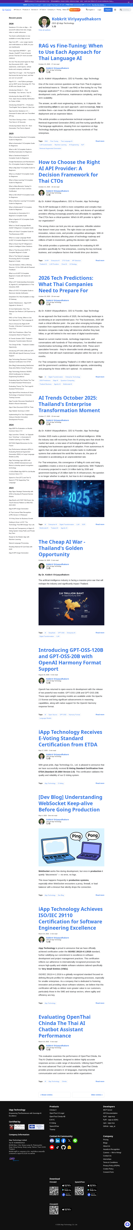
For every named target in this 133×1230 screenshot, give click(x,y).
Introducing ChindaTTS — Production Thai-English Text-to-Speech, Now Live (21, 106)
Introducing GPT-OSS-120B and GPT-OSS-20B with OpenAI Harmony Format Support (22, 353)
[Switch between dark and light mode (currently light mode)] (115, 9)
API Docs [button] (17, 9)
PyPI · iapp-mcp (109, 1116)
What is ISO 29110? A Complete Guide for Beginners (21, 196)
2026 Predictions (44, 380)
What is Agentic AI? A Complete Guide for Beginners (21, 220)
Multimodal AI (67, 384)
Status (64, 9)
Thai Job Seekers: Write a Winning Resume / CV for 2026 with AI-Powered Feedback (22, 267)
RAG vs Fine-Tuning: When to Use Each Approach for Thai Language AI (21, 319)
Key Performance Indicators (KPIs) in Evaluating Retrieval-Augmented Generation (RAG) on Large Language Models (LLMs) (21, 453)
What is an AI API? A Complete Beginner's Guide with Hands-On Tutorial (19, 275)
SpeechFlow (54, 1126)
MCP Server (107, 1110)
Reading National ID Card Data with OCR (20, 548)
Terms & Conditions (110, 1162)
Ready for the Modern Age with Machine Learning (19, 538)
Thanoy (52, 1129)
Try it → (111, 1)
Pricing (59, 9)
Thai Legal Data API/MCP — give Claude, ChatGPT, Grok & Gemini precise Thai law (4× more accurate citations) (20, 54)
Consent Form (108, 1172)
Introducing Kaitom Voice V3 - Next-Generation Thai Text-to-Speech (20, 127)
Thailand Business (45, 384)
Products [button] (25, 9)
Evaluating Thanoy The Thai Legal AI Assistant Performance (21, 387)
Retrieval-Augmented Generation (50, 148)
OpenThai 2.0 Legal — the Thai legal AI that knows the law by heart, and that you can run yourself (22, 75)
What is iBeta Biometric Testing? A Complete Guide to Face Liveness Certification (20, 188)
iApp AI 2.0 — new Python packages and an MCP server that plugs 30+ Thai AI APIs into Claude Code (22, 84)
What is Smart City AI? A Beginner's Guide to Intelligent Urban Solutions (20, 245)
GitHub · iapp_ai (109, 1126)
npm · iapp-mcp (109, 1123)
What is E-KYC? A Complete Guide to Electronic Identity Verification (21, 292)
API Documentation (110, 1113)
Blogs (105, 1143)
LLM (77, 524)
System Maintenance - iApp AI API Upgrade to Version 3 (20, 304)
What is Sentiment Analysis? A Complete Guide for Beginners (19, 157)
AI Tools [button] (42, 9)
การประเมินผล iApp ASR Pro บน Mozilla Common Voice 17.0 (22, 473)
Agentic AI (57, 384)
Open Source (53, 714)
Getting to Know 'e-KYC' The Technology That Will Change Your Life (21, 523)
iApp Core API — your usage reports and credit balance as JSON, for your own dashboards (21, 44)
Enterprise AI (55, 260)
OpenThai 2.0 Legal (57, 1113)
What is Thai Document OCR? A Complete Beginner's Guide (19, 251)
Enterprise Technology (73, 377)
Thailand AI (43, 264)
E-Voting (60, 783)
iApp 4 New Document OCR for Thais (21, 407)
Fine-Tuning (54, 141)
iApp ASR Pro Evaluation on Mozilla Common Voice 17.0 (20, 430)
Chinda (64, 1081)
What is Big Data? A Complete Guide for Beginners (22, 169)
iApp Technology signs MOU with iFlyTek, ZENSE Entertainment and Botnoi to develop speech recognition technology (21, 464)
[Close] (128, 2)
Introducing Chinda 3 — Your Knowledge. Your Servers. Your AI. (20, 91)
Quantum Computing (67, 380)
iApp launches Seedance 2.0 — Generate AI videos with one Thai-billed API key (22, 113)
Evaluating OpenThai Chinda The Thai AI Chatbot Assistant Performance (21, 381)
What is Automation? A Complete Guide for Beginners (22, 144)
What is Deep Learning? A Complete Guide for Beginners (21, 181)
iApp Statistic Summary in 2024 (19, 411)
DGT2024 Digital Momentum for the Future (20, 444)
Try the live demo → (99, 5)
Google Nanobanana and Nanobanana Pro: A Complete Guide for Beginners (21, 163)
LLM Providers (54, 264)
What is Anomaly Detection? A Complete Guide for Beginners (22, 138)
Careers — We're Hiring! (112, 1152)
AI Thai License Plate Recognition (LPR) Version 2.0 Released (20, 514)
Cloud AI (64, 264)
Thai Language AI (66, 141)
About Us (106, 1146)
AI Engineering (74, 145)
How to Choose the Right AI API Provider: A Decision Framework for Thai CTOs (20, 326)
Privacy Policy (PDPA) (111, 1166)
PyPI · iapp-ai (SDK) (110, 1120)
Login (99, 10)
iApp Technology (50, 783)
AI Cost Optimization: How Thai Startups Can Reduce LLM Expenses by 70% (22, 311)
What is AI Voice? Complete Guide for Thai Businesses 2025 (21, 233)
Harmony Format (74, 714)
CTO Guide (66, 260)
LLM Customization (45, 145)
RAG (46, 141)
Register (108, 10)
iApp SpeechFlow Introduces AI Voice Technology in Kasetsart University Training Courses (21, 395)
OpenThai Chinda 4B (57, 1116)
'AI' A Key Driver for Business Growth (21, 518)
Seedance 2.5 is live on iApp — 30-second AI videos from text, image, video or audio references (20, 29)
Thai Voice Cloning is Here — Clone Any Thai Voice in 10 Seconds (22, 121)
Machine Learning (60, 145)
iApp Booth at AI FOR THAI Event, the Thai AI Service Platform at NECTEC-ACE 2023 (21, 502)
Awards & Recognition (111, 1149)
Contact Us (107, 1156)
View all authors (44, 30)
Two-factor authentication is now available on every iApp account (19, 37)
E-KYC (52, 1120)
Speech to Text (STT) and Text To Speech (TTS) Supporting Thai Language (20, 480)
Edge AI (55, 380)
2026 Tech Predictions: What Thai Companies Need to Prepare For (20, 333)
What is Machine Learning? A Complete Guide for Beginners (22, 202)
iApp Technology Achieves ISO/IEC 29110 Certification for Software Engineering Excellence (20, 374)
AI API (47, 260)
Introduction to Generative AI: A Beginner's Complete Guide (19, 214)
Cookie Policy (108, 1169)
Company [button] (50, 9)
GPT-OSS (61, 633)
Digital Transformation (56, 377)
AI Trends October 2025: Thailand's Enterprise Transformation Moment (20, 340)
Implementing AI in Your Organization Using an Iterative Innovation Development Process (21, 417)
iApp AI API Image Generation (18, 509)
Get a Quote (74, 9)
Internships (107, 1159)
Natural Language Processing (18, 543)
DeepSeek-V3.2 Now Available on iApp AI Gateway (21, 298)
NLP (82, 145)
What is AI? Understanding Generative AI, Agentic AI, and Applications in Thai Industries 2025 (21, 284)
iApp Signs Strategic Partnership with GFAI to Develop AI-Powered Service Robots (21, 494)
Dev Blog (61, 895)
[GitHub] (55, 26)
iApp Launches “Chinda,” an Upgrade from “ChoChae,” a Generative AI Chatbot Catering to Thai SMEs (21, 437)
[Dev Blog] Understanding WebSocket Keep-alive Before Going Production (21, 367)
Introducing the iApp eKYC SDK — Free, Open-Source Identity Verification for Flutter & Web (21, 98)
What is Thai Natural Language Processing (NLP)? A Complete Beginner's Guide (19, 258)
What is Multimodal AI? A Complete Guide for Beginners (20, 208)
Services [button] (34, 9)
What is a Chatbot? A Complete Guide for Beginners (21, 175)
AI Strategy (73, 264)
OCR (83, 524)
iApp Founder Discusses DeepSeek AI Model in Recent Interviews (21, 402)
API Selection (76, 260)
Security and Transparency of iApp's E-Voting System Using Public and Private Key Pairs (22, 530)
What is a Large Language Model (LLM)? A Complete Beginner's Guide (21, 239)
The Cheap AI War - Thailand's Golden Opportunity (21, 346)
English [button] (90, 10)
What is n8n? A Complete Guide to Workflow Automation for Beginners (20, 151)
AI (45, 377)
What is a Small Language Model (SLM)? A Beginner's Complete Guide (21, 227)
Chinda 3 (53, 1110)
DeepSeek (52, 633)
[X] (53, 26)
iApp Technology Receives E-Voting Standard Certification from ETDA (20, 361)
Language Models (45, 718)
